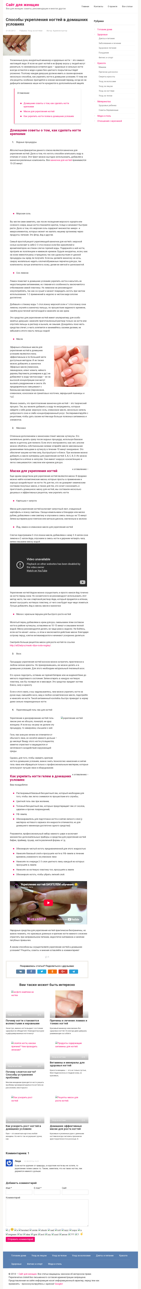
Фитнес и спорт (106, 57)
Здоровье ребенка (107, 105)
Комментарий (13, 1197)
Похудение (104, 53)
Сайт (64, 1188)
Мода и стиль (104, 116)
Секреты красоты (107, 77)
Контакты (98, 6)
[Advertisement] (49, 188)
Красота (101, 63)
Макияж (102, 67)
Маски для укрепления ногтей (39, 111)
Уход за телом (105, 96)
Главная (85, 6)
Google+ (59, 1284)
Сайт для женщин (22, 4)
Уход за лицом (106, 86)
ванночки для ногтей (61, 160)
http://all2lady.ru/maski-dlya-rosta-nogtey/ (30, 645)
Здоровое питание (107, 48)
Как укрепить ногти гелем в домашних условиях (49, 116)
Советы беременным (108, 110)
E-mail (37, 1188)
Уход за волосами (107, 81)
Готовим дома (104, 29)
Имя (9, 1188)
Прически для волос (108, 72)
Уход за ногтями (35, 31)
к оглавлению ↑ (80, 469)
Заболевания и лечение (110, 43)
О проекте (112, 6)
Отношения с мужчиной (109, 121)
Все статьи (127, 6)
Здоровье (102, 34)
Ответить (22, 1175)
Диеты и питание (107, 38)
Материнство (104, 101)
